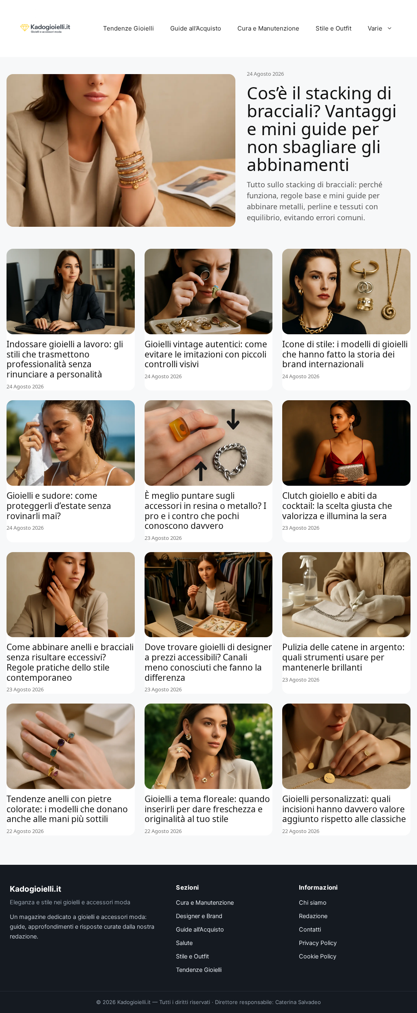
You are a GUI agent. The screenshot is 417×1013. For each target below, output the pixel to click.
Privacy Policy (318, 943)
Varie (375, 28)
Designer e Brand (199, 916)
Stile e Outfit (333, 28)
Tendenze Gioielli (128, 28)
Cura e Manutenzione (268, 28)
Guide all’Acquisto (195, 28)
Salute (184, 943)
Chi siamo (313, 902)
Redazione (313, 916)
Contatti (310, 929)
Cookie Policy (317, 956)
